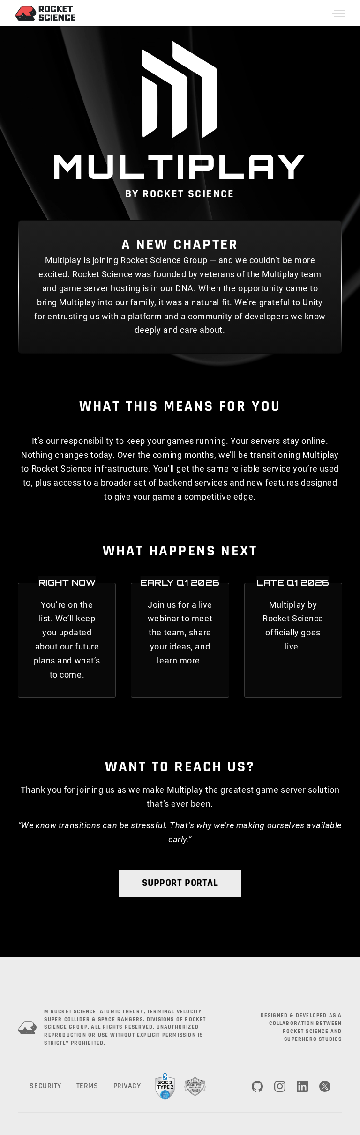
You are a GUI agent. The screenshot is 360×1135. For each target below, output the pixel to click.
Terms (87, 1086)
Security (45, 1086)
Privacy (127, 1086)
